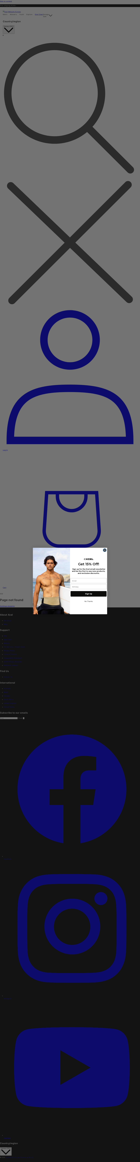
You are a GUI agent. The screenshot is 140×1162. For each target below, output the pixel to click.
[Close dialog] (104, 550)
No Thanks (88, 601)
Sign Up (88, 594)
